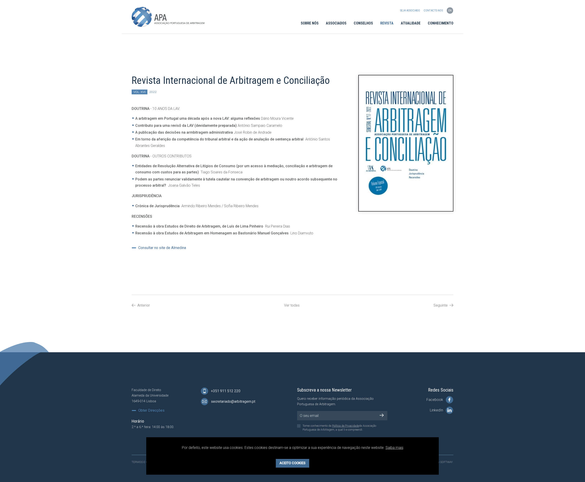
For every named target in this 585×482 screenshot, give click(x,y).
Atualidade (410, 23)
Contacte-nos (433, 10)
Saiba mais (394, 447)
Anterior (143, 305)
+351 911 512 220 (225, 391)
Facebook (435, 399)
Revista (387, 23)
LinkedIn (437, 410)
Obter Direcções (151, 410)
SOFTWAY (446, 462)
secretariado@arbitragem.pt (232, 401)
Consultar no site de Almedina (162, 248)
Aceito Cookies (292, 463)
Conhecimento (440, 23)
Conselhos (363, 23)
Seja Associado (410, 10)
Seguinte (441, 305)
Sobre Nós (310, 23)
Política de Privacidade (345, 425)
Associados (336, 23)
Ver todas (292, 305)
